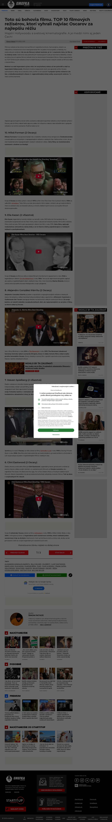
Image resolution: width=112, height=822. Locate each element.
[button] (56, 408)
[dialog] (56, 411)
